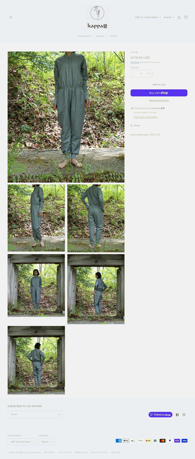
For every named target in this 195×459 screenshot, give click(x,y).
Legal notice (115, 452)
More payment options (159, 100)
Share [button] (137, 125)
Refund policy (49, 452)
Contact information (99, 452)
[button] (11, 17)
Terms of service (65, 452)
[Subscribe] (59, 414)
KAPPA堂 (19, 452)
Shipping (135, 62)
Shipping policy (81, 452)
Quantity (134, 67)
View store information (145, 116)
